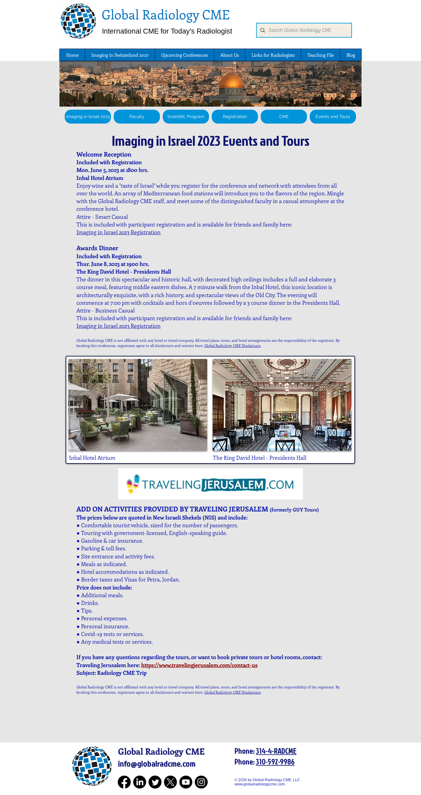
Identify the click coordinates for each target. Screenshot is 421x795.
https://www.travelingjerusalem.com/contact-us (199, 665)
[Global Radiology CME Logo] (77, 20)
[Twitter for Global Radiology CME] (155, 782)
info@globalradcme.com (156, 763)
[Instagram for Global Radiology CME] (201, 782)
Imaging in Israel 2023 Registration (118, 232)
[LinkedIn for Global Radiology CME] (139, 782)
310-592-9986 (275, 761)
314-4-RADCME (276, 750)
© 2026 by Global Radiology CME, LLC (270, 780)
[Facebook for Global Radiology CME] (124, 782)
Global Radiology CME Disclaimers (232, 345)
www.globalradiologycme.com (260, 784)
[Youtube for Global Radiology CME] (185, 782)
